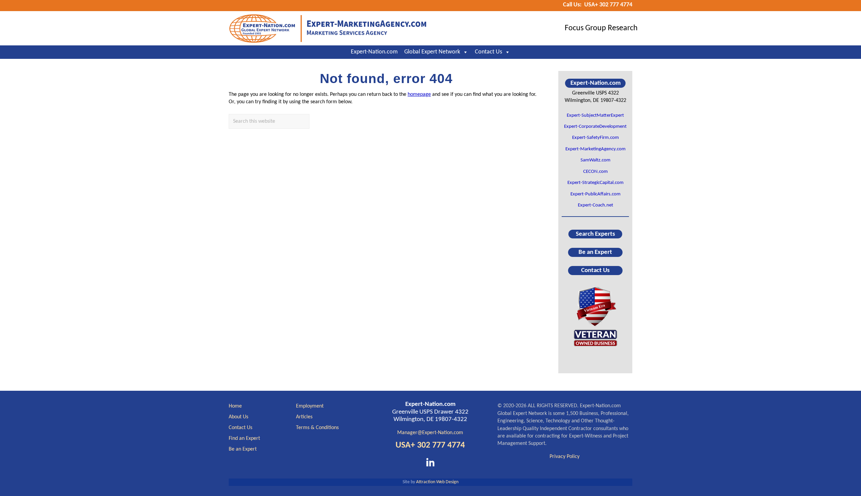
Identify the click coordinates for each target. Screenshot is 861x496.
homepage (419, 94)
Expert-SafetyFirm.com (595, 137)
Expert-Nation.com (374, 52)
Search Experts (595, 234)
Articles (304, 417)
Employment (310, 406)
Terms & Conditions (317, 427)
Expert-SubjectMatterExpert (595, 115)
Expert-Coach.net (595, 205)
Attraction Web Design (437, 482)
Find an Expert (244, 438)
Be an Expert (595, 252)
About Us (238, 417)
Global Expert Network (432, 52)
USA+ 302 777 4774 (430, 445)
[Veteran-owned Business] (595, 315)
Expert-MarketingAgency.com (595, 149)
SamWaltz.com (595, 160)
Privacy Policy (564, 456)
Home (235, 406)
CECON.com (595, 171)
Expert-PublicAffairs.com (595, 194)
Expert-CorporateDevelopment (595, 126)
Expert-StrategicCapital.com (595, 182)
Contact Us (488, 52)
